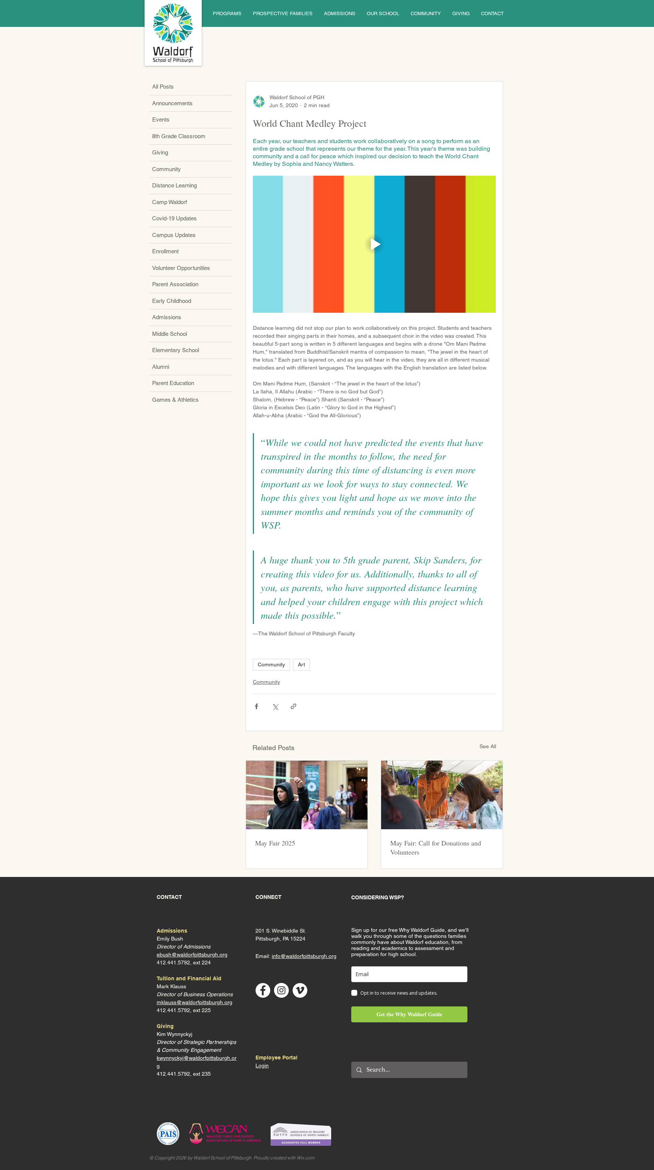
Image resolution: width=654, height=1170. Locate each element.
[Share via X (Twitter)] (275, 706)
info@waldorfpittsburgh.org (304, 956)
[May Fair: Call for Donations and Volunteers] (442, 795)
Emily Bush (170, 939)
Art (301, 664)
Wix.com (306, 1158)
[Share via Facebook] (256, 706)
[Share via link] (293, 706)
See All (488, 746)
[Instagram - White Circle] (281, 990)
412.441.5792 (173, 1010)
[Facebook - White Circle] (262, 990)
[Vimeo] (300, 990)
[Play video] (374, 244)
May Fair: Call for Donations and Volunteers (435, 847)
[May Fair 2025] (306, 795)
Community (271, 664)
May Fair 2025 (275, 842)
